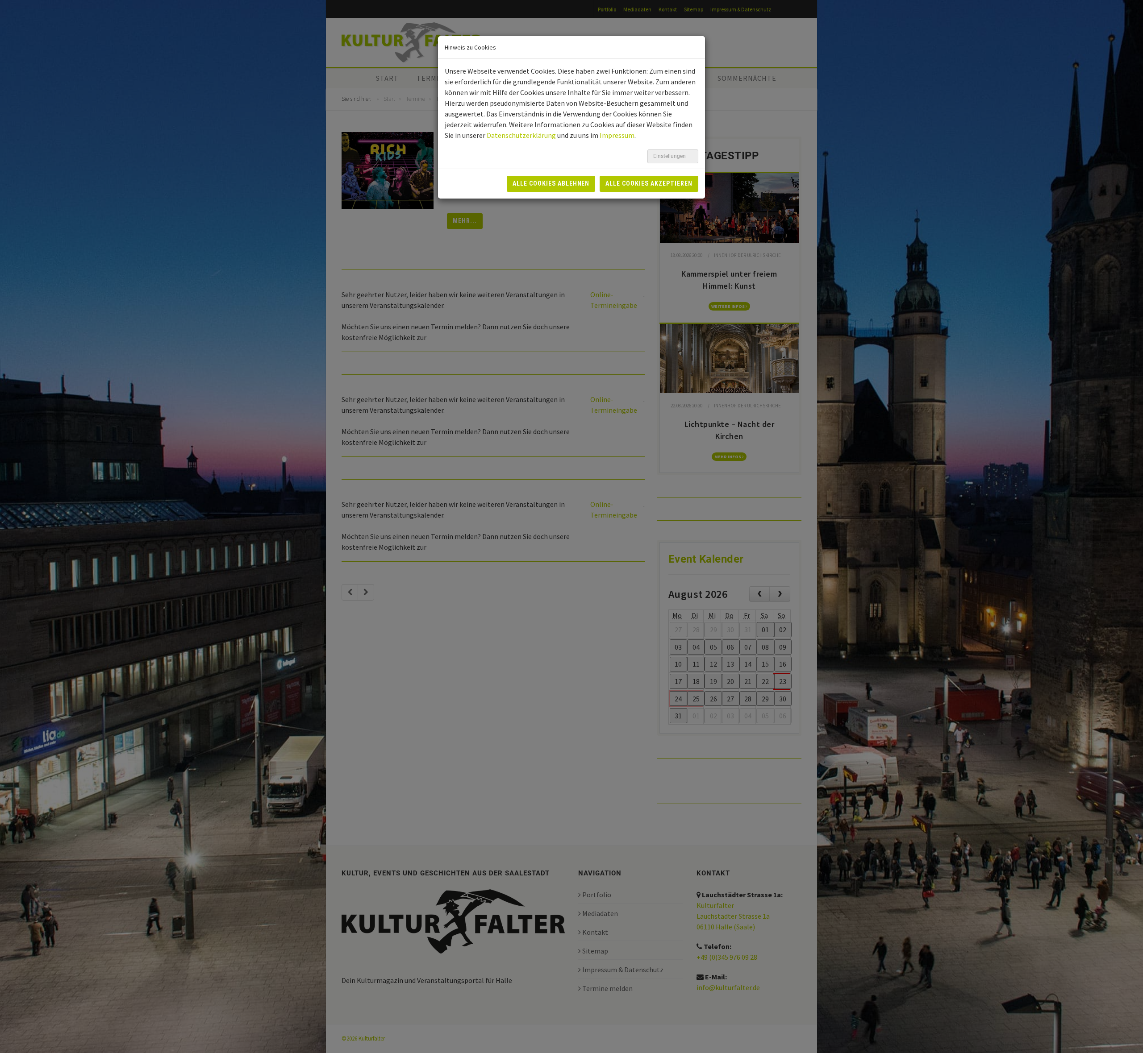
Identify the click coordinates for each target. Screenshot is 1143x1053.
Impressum (617, 135)
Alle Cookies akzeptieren (648, 183)
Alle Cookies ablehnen (551, 183)
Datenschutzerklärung (521, 135)
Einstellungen (670, 156)
